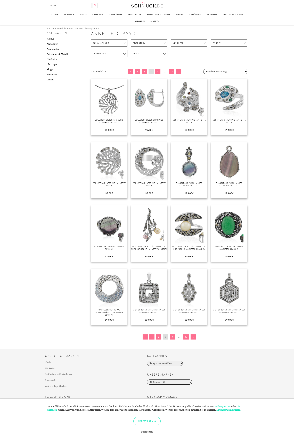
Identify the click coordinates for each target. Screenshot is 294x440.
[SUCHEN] (95, 5)
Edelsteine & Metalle (158, 14)
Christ (48, 362)
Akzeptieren (145, 421)
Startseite (51, 29)
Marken (154, 21)
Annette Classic (83, 29)
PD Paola (49, 368)
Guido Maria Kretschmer (58, 374)
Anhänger (195, 14)
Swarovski (50, 380)
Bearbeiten (147, 432)
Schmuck (69, 14)
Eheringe (212, 14)
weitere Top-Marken (56, 386)
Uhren (179, 14)
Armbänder (115, 14)
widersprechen (223, 406)
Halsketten (134, 14)
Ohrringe (97, 14)
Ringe (83, 14)
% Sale (54, 14)
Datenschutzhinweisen (228, 410)
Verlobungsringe (233, 14)
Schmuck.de (147, 5)
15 (172, 71)
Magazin (140, 21)
